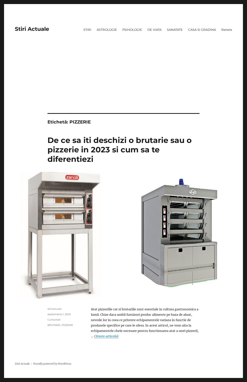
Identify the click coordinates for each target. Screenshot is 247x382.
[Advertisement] (123, 85)
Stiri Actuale (32, 29)
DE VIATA (154, 30)
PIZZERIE (67, 325)
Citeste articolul (106, 336)
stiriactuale (54, 308)
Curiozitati (54, 319)
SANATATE (175, 30)
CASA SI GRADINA (202, 30)
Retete (226, 30)
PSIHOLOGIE (132, 30)
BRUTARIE (53, 325)
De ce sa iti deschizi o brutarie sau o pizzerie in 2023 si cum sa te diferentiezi (119, 149)
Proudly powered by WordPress (52, 363)
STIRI (87, 30)
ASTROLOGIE (107, 30)
